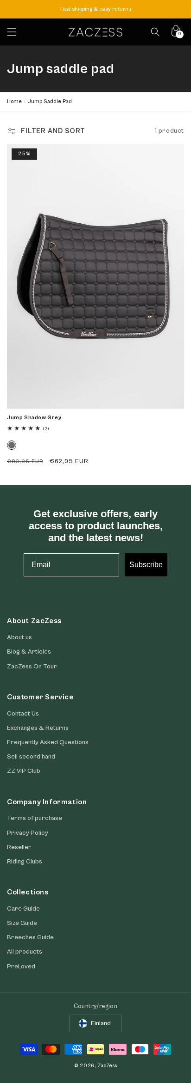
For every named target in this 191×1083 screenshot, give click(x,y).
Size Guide (22, 923)
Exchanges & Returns (38, 728)
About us (19, 637)
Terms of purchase (34, 818)
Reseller (19, 847)
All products (24, 951)
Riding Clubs (24, 861)
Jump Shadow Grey (34, 418)
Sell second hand (31, 756)
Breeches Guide (30, 937)
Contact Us (23, 713)
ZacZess (107, 1066)
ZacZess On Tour (32, 666)
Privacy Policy (27, 833)
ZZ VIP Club (23, 771)
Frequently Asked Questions (48, 742)
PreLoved (21, 966)
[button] (11, 32)
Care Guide (23, 908)
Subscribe (146, 565)
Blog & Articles (29, 651)
